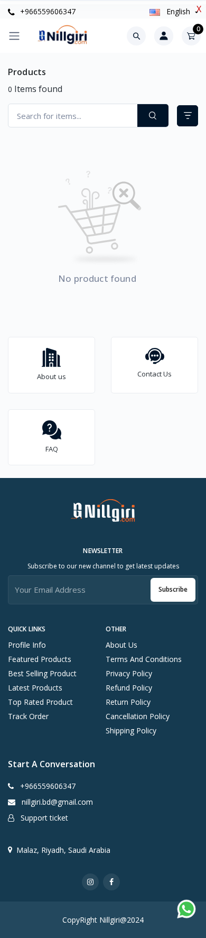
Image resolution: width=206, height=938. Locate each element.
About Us (121, 645)
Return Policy (128, 702)
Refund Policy (129, 688)
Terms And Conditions (144, 659)
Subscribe (173, 589)
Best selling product (42, 673)
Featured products (39, 659)
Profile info (27, 645)
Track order (28, 716)
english (178, 11)
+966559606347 (47, 11)
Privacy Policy (129, 673)
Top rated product (40, 702)
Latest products (35, 688)
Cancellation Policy (138, 716)
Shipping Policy (131, 730)
